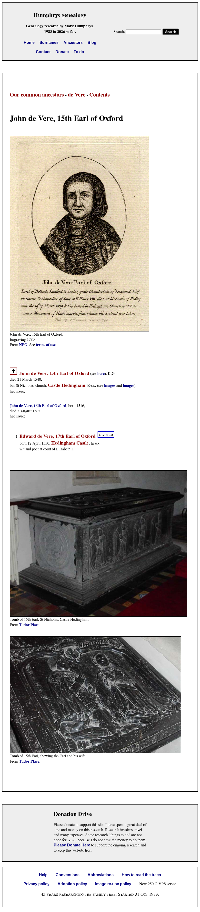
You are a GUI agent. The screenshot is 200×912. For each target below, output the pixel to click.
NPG (23, 344)
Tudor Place (29, 624)
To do (79, 52)
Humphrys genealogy (59, 14)
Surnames (49, 42)
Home (29, 42)
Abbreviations (101, 875)
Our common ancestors (37, 94)
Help (43, 875)
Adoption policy (72, 884)
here (101, 373)
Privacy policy (36, 884)
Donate (62, 52)
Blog (92, 42)
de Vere (76, 94)
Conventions (68, 875)
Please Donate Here (72, 845)
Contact (43, 52)
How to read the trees (141, 875)
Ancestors (73, 42)
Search (170, 32)
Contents (99, 94)
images (109, 385)
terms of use (46, 344)
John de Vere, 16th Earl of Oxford (38, 405)
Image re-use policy (113, 884)
